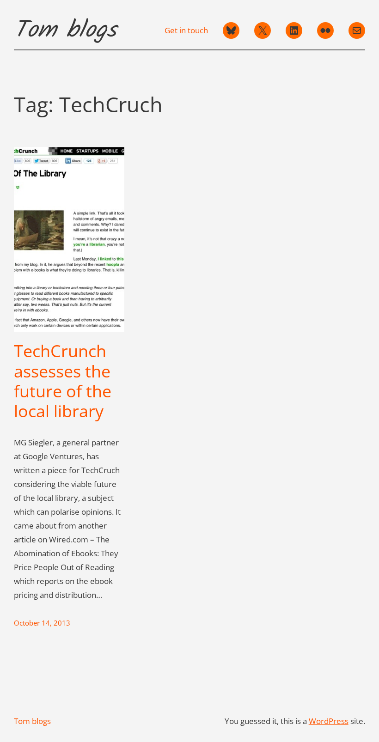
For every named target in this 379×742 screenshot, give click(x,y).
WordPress (328, 721)
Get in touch (186, 30)
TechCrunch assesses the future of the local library (62, 381)
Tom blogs (65, 30)
